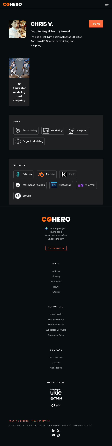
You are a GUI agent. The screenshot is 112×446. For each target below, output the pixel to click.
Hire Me (96, 23)
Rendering (57, 130)
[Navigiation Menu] (106, 4)
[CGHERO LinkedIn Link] (53, 430)
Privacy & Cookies (19, 421)
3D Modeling (30, 130)
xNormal (90, 185)
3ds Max (27, 174)
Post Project (54, 248)
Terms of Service (41, 421)
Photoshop (65, 185)
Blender (50, 174)
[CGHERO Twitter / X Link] (58, 430)
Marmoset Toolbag (34, 185)
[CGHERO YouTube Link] (53, 435)
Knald (72, 174)
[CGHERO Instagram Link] (58, 435)
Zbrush (27, 195)
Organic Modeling (33, 141)
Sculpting (82, 130)
